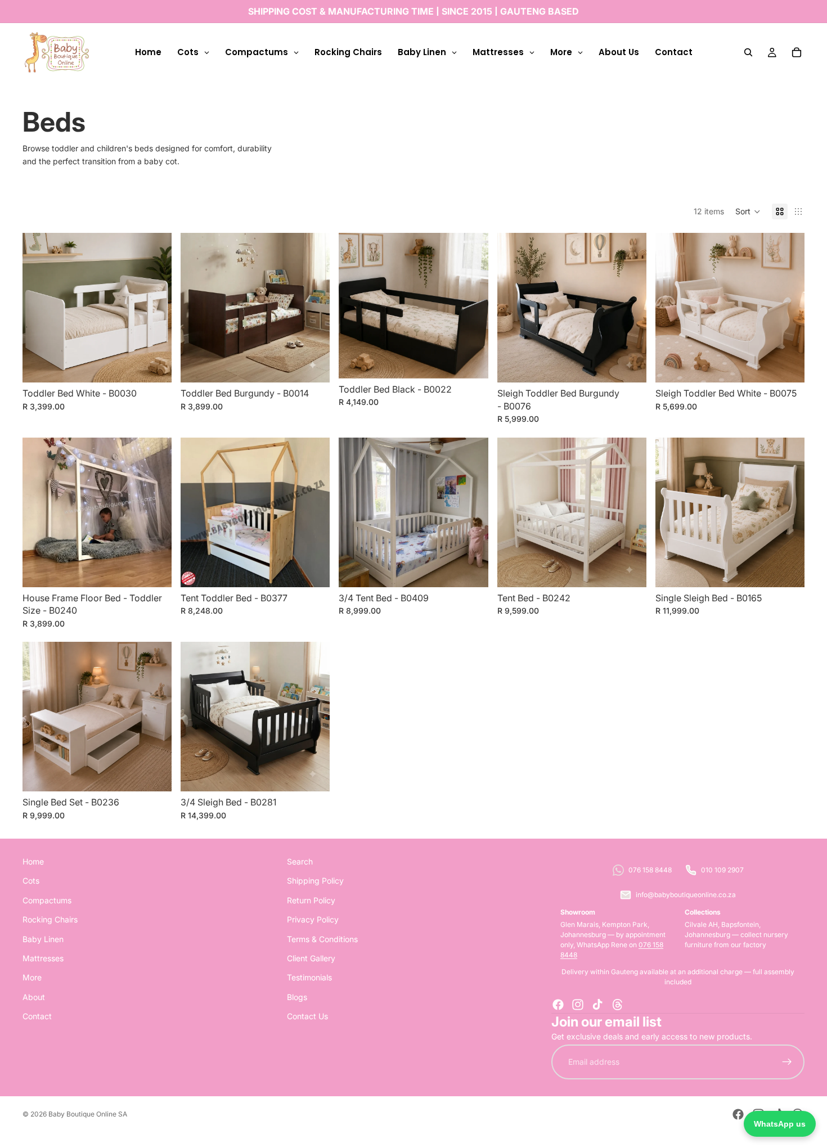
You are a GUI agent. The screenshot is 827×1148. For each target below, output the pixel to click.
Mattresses (43, 958)
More (32, 977)
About (34, 996)
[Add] (154, 365)
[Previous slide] (355, 512)
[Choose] (313, 570)
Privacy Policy (313, 919)
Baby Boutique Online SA (87, 1114)
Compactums (47, 899)
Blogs (297, 996)
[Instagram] (578, 1004)
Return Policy (311, 899)
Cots (31, 880)
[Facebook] (558, 1004)
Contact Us (307, 1016)
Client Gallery (311, 958)
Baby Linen (43, 938)
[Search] (748, 52)
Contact (37, 1016)
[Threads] (617, 1004)
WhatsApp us (780, 1123)
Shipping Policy (315, 880)
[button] (748, 211)
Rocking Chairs (50, 919)
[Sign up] (787, 1062)
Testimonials (309, 977)
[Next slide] (471, 512)
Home (33, 861)
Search (300, 861)
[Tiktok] (597, 1004)
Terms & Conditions (322, 938)
